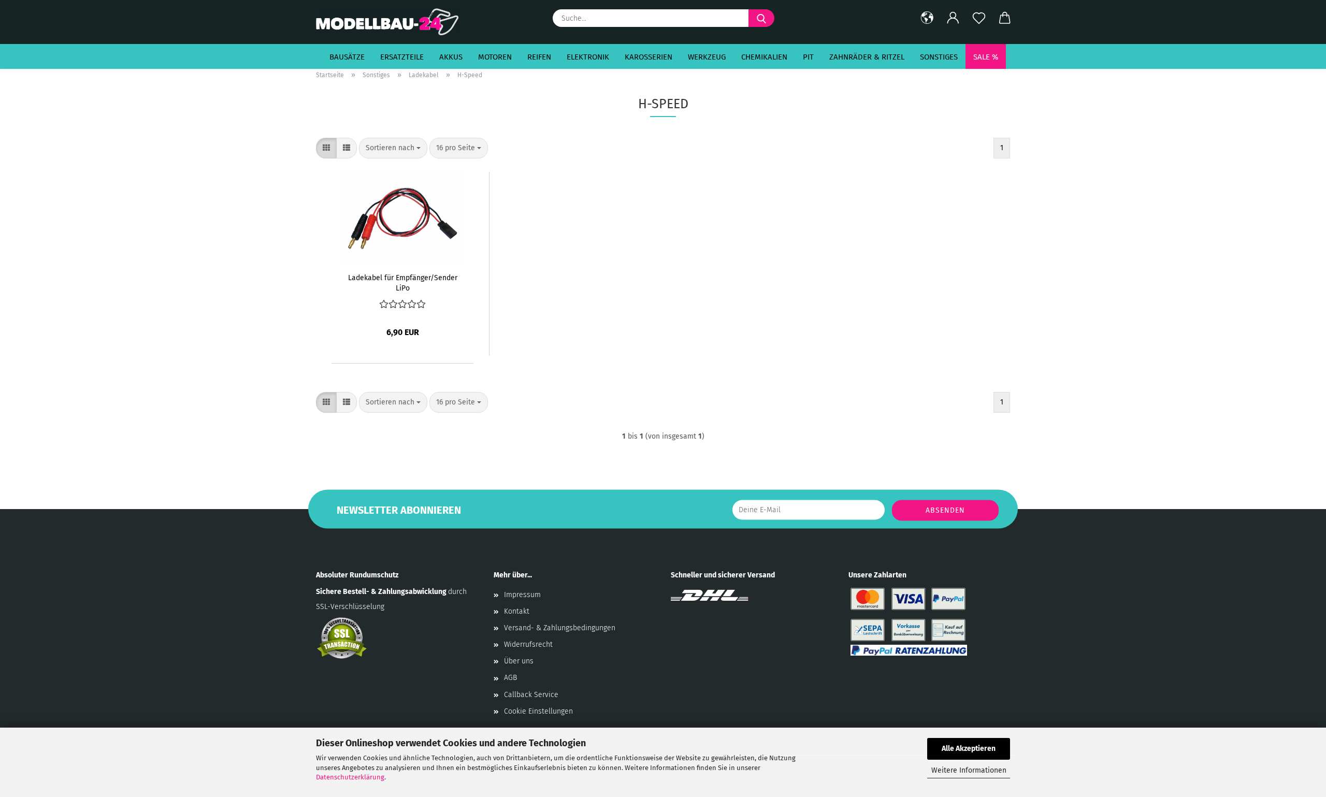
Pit (808, 57)
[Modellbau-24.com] (392, 22)
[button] (927, 18)
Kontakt (516, 611)
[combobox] (393, 148)
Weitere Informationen (968, 770)
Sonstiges (939, 57)
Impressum (522, 594)
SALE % (985, 57)
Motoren (495, 57)
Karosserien (648, 57)
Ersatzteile (402, 57)
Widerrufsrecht (528, 644)
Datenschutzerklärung (350, 777)
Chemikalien (764, 57)
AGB (510, 677)
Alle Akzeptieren (969, 748)
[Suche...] (761, 18)
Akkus (451, 57)
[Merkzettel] (979, 18)
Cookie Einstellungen (538, 711)
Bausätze (347, 57)
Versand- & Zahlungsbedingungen (559, 628)
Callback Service (531, 694)
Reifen (539, 57)
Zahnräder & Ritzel (866, 57)
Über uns (519, 661)
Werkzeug (707, 57)
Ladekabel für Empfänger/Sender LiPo (402, 282)
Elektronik (588, 57)
